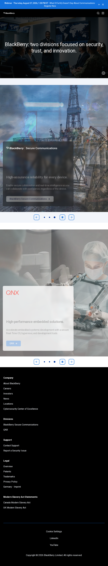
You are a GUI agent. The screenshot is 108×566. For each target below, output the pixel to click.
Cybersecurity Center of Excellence (20, 409)
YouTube (54, 545)
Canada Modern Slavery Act (16, 502)
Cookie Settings (54, 531)
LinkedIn (54, 538)
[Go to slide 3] (54, 217)
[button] (54, 47)
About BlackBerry (11, 383)
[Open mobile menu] (103, 13)
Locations (8, 403)
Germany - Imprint (12, 486)
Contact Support (11, 445)
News (6, 398)
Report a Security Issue (14, 450)
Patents (7, 471)
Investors (8, 393)
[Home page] (19, 13)
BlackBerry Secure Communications (28, 204)
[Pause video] (102, 72)
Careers (7, 388)
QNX (12, 349)
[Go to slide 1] (44, 217)
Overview (8, 466)
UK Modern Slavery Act (14, 507)
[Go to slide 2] (49, 217)
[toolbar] (49, 217)
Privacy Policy (10, 481)
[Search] (98, 13)
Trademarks (9, 476)
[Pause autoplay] (62, 217)
